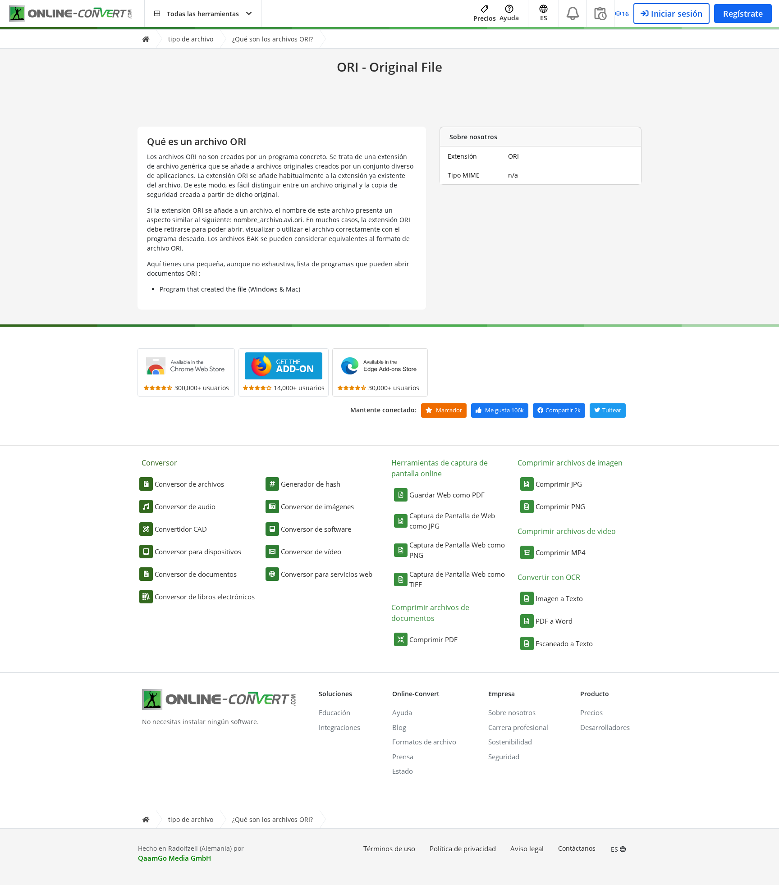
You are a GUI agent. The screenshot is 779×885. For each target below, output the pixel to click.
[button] (203, 13)
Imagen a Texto (559, 598)
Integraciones (339, 727)
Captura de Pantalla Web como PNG (457, 550)
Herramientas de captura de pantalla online (439, 468)
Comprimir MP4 (561, 552)
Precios (484, 18)
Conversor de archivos (189, 483)
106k (504, 410)
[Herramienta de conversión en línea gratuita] (76, 14)
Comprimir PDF (433, 639)
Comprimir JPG (559, 483)
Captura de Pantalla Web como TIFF (457, 579)
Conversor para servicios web (326, 574)
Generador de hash (310, 483)
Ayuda (509, 18)
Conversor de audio (185, 506)
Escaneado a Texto (564, 643)
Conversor (159, 463)
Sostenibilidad (510, 741)
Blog (399, 727)
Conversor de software (316, 529)
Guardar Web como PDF (447, 494)
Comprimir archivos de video (567, 531)
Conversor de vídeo (311, 551)
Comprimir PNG (560, 506)
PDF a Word (554, 620)
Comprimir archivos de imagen (570, 463)
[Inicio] (146, 39)
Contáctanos (577, 848)
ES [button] (543, 18)
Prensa (402, 756)
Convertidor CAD (181, 529)
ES (615, 849)
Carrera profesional (518, 727)
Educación (334, 712)
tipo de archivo (190, 39)
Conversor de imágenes (317, 506)
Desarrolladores (605, 727)
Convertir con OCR (549, 577)
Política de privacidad (463, 848)
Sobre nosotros (512, 712)
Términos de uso (389, 848)
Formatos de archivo (424, 741)
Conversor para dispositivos (198, 551)
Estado (402, 771)
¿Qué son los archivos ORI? (272, 39)
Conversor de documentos (196, 574)
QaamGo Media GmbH (174, 857)
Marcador (448, 410)
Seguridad (503, 756)
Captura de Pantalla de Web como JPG (452, 520)
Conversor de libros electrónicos (205, 596)
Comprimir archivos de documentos (430, 612)
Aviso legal (527, 848)
